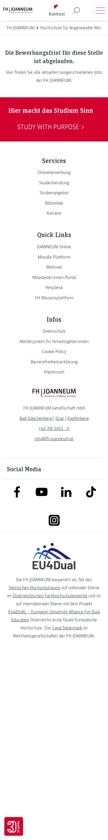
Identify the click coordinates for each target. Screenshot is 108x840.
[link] (54, 172)
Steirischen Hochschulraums (34, 588)
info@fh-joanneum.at (54, 439)
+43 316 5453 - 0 (54, 428)
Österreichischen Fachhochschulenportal (50, 596)
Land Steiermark (67, 628)
